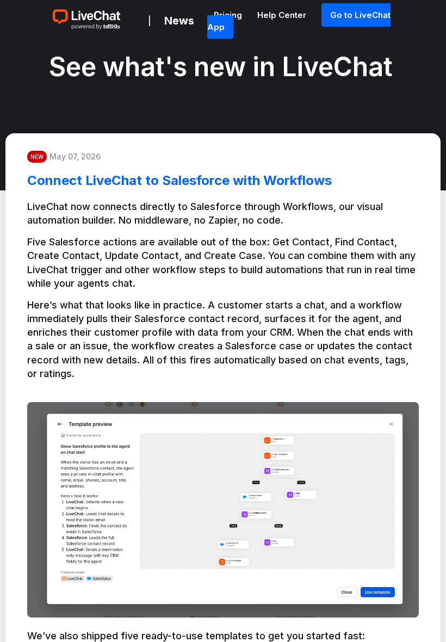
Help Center (282, 15)
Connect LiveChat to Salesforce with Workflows (179, 180)
